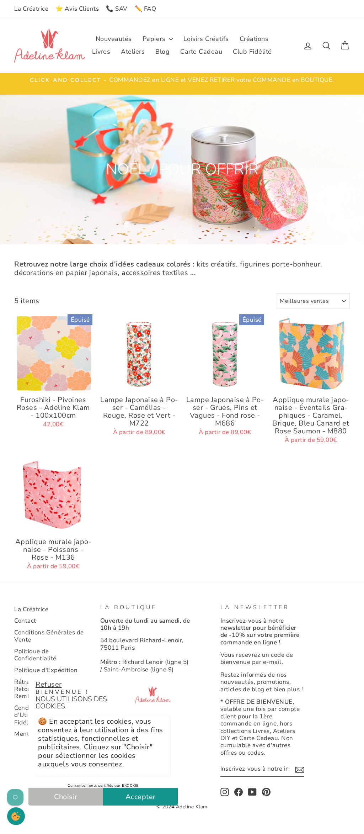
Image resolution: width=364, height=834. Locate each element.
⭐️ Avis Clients (77, 9)
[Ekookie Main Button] (16, 816)
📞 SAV (117, 9)
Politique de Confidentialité (35, 655)
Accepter (140, 797)
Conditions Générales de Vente (49, 636)
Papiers (155, 39)
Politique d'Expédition (45, 670)
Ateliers (133, 51)
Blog (162, 51)
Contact (25, 621)
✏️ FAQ (145, 9)
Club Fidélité (252, 51)
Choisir (65, 797)
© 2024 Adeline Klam (182, 806)
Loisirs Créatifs (206, 39)
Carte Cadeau (201, 51)
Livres (101, 51)
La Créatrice (31, 9)
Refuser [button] (49, 684)
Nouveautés (114, 39)
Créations (254, 39)
